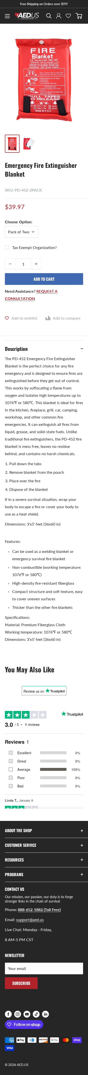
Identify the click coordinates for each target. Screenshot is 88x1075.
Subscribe (21, 983)
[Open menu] (7, 16)
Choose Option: (18, 221)
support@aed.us (30, 919)
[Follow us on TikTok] (36, 1014)
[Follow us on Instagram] (17, 1014)
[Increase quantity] (36, 264)
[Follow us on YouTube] (26, 1014)
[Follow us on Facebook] (8, 1014)
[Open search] (49, 16)
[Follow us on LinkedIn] (45, 1014)
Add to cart (44, 279)
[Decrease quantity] (10, 264)
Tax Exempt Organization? (34, 247)
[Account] (58, 16)
